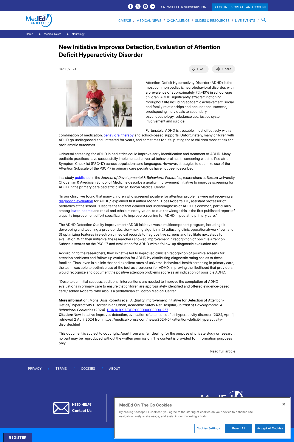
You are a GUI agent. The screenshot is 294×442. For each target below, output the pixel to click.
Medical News (148, 21)
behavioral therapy (119, 135)
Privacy (35, 368)
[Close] (283, 404)
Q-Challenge (178, 21)
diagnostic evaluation (76, 201)
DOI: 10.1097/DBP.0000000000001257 (137, 310)
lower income (82, 211)
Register (17, 437)
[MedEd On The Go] (39, 20)
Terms (61, 368)
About (114, 368)
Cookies (88, 368)
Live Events (245, 21)
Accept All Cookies (270, 428)
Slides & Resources (212, 21)
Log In (222, 7)
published (83, 177)
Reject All (238, 428)
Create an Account (250, 7)
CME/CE (124, 21)
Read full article (222, 351)
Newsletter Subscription (184, 7)
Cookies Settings (208, 428)
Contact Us (81, 410)
